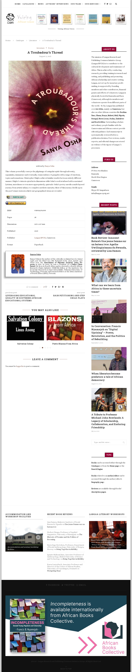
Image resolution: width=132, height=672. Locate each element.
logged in (19, 369)
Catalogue (28, 4)
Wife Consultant (65, 344)
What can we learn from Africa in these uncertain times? (106, 288)
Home (17, 4)
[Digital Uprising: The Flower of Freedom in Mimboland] (25, 327)
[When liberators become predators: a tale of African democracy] (109, 358)
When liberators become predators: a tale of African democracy (107, 377)
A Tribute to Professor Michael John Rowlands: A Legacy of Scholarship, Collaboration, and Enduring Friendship (108, 421)
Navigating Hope (54, 571)
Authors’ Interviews (57, 4)
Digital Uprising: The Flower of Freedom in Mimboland (25, 345)
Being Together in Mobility (67, 549)
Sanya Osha (49, 166)
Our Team (76, 4)
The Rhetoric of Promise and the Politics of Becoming (64, 536)
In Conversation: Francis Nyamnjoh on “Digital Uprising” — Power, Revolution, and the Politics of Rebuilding (108, 333)
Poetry (51, 48)
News (41, 4)
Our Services (92, 4)
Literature (33, 40)
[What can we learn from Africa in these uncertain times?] (109, 270)
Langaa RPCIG (40, 238)
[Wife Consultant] (65, 327)
